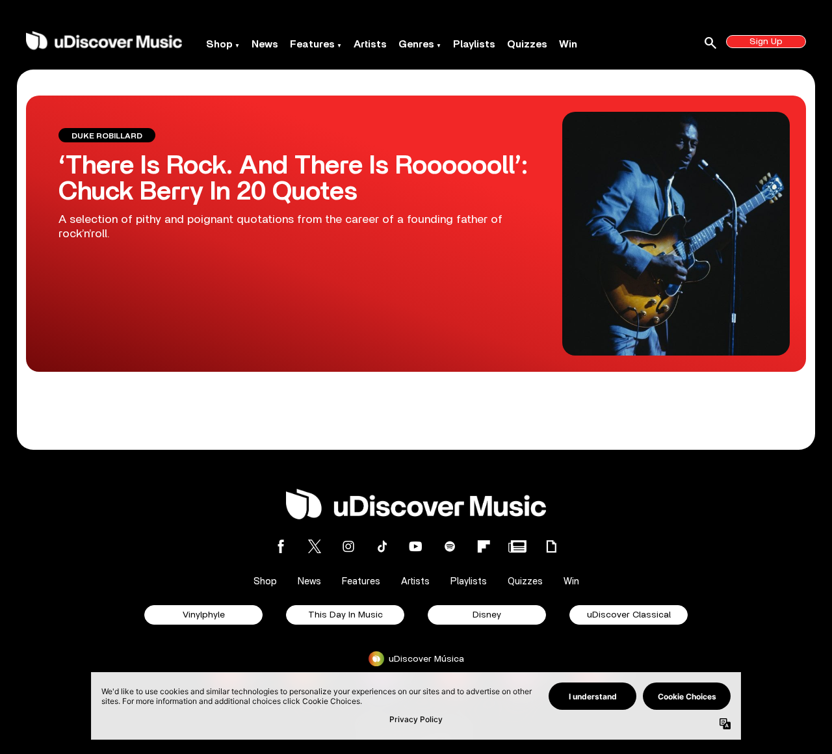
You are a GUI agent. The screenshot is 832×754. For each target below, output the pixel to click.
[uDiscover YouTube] (416, 546)
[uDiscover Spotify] (450, 546)
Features (312, 44)
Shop (219, 44)
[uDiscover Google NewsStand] (517, 546)
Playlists (474, 44)
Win (568, 44)
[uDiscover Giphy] (551, 546)
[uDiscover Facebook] (281, 546)
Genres (416, 44)
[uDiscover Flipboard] (483, 546)
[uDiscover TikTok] (382, 546)
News (265, 44)
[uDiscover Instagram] (348, 546)
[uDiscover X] (315, 546)
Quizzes (527, 44)
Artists (370, 44)
